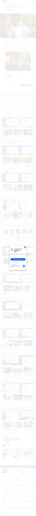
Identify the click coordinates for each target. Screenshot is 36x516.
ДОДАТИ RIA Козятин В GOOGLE (18, 259)
